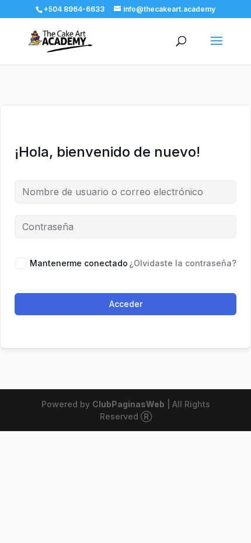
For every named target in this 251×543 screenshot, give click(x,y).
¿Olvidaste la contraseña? (182, 263)
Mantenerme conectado (79, 263)
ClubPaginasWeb (128, 404)
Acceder (125, 304)
